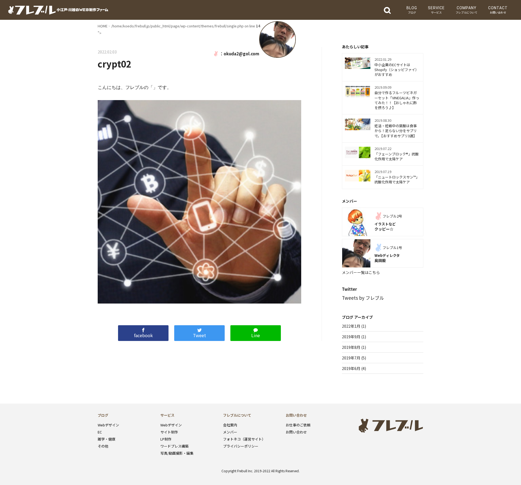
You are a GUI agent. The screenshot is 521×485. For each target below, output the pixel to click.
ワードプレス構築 (174, 446)
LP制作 (165, 439)
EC (100, 432)
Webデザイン (108, 424)
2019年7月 (351, 357)
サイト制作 (169, 432)
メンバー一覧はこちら (361, 272)
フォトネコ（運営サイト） (244, 439)
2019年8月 (351, 347)
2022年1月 (351, 326)
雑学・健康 (106, 439)
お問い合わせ (296, 432)
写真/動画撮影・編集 (176, 453)
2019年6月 (351, 368)
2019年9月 (351, 336)
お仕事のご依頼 (298, 424)
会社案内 (230, 424)
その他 (103, 446)
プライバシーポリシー (240, 446)
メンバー (230, 432)
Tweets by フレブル (363, 297)
